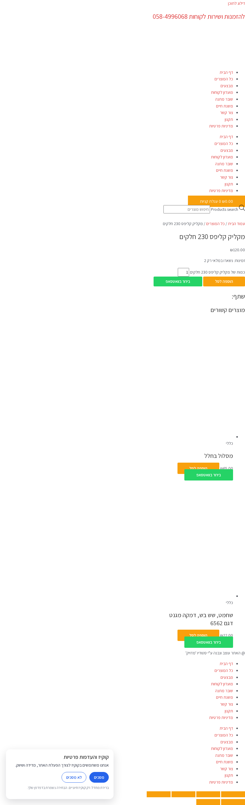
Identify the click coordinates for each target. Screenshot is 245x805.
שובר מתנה (224, 99)
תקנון (229, 119)
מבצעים (226, 85)
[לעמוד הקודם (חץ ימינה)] (233, 802)
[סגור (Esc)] (159, 794)
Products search (224, 209)
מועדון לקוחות (222, 92)
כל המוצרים (224, 79)
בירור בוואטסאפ (178, 281)
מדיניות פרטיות (221, 126)
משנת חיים (224, 106)
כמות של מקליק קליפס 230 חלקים (217, 272)
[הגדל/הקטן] (233, 794)
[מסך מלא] (208, 794)
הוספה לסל (224, 281)
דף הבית (226, 72)
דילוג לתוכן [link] (236, 3)
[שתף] (183, 794)
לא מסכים (74, 777)
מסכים (99, 777)
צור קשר (226, 112)
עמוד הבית (236, 223)
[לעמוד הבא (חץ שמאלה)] (208, 802)
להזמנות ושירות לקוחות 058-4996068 (199, 16)
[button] (178, 281)
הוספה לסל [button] (198, 468)
